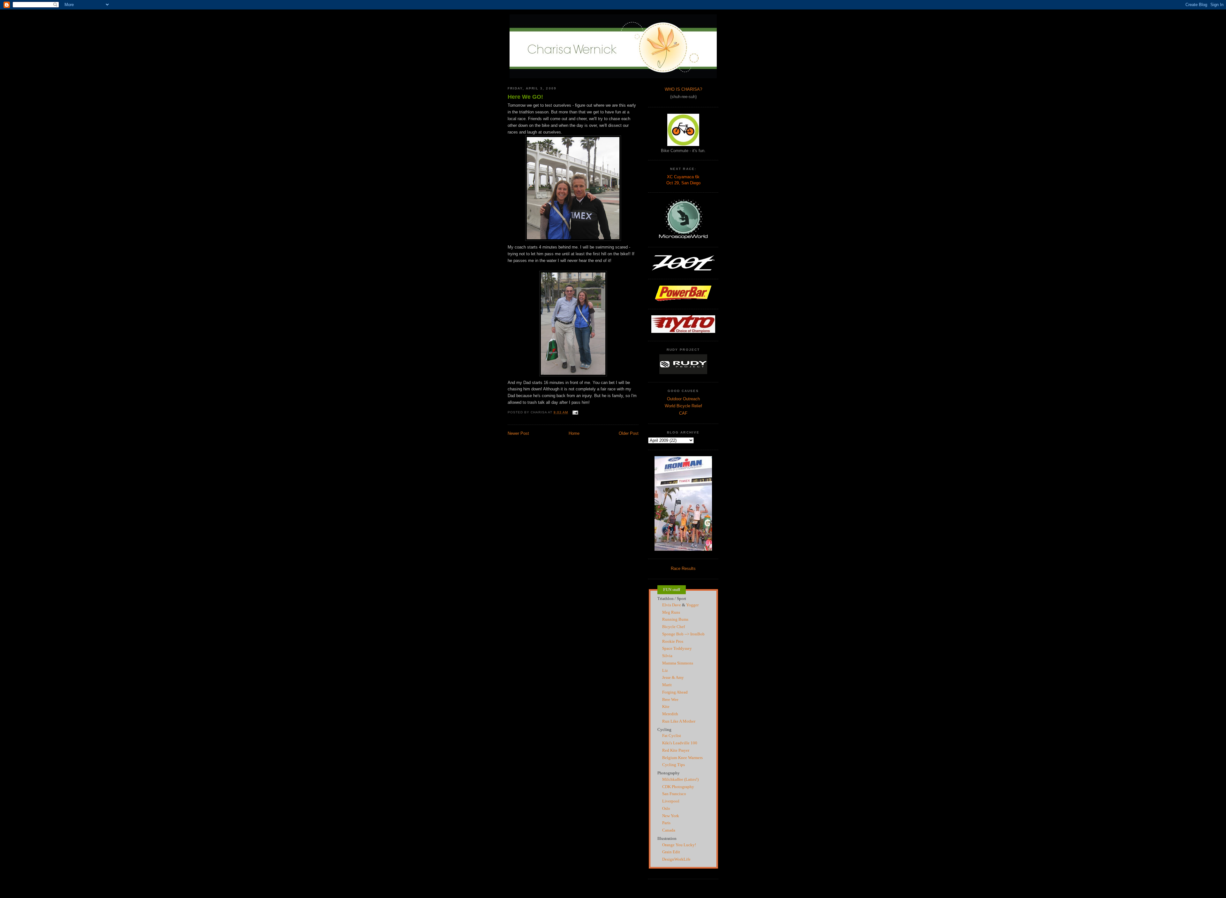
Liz (665, 670)
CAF (683, 413)
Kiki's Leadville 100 (679, 743)
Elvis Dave (671, 605)
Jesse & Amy (673, 677)
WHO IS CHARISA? (683, 89)
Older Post (629, 433)
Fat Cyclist (671, 735)
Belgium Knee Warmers (682, 757)
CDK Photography (678, 786)
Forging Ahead (675, 692)
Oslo (666, 808)
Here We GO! (525, 97)
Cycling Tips (673, 764)
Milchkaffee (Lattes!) (680, 779)
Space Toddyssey (677, 648)
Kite (666, 706)
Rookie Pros (672, 641)
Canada (668, 830)
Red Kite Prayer (675, 750)
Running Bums (675, 619)
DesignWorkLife (676, 859)
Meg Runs (671, 612)
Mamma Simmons (677, 663)
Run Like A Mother (678, 721)
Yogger (692, 605)
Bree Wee (670, 699)
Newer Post (518, 433)
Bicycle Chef (673, 626)
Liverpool (670, 801)
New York (670, 815)
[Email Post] (574, 412)
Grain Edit (671, 851)
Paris (666, 822)
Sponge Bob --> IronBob (683, 634)
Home (574, 433)
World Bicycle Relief (683, 405)
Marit (667, 684)
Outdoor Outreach (683, 398)
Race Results (683, 568)
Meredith (670, 713)
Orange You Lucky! (679, 844)
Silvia (667, 655)
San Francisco (674, 793)
